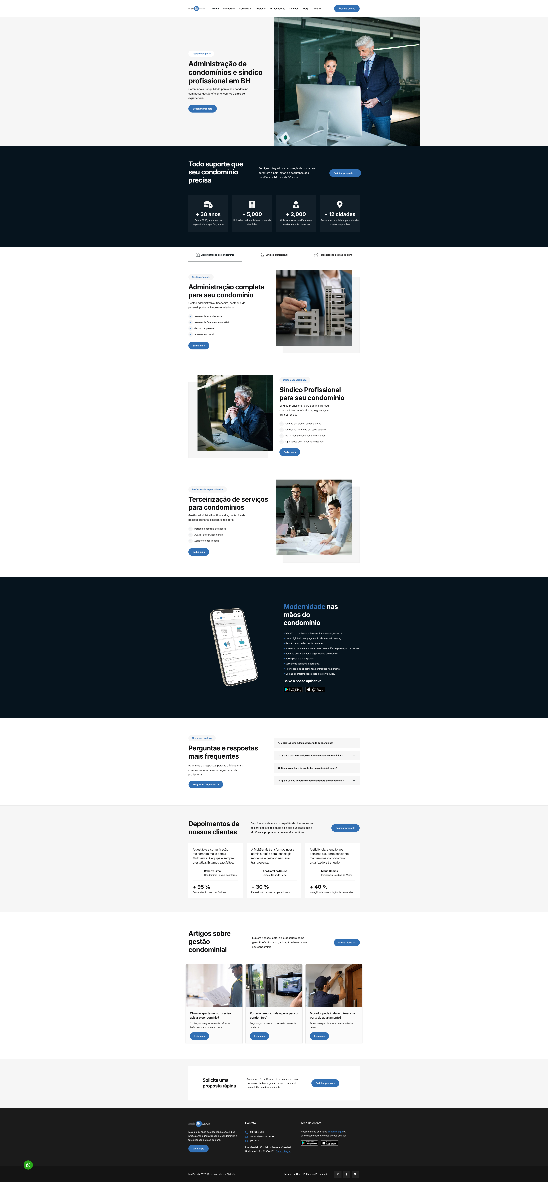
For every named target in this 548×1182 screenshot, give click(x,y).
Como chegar (283, 1151)
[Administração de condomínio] (215, 254)
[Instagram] (338, 1174)
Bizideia (231, 1174)
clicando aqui (335, 1131)
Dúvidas (293, 8)
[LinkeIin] (355, 1174)
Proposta (261, 8)
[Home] (196, 8)
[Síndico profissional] (274, 254)
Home (215, 8)
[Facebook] (346, 1174)
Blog (305, 8)
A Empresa (229, 8)
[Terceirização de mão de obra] (333, 254)
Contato (316, 8)
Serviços (244, 8)
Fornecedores (277, 8)
